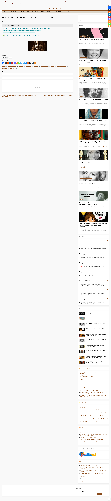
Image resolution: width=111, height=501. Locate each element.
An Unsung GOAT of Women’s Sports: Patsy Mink (92, 60)
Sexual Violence (35, 11)
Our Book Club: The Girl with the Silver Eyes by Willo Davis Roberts (93, 409)
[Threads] (30, 63)
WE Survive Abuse (55, 8)
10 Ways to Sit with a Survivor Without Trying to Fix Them (91, 439)
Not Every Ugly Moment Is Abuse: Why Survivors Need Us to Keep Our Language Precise (92, 141)
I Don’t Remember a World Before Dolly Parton (89, 465)
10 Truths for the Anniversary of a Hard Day (88, 437)
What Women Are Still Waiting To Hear (87, 388)
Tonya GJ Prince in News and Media (9, 1)
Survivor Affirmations (85, 461)
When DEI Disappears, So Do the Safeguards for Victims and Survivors (19, 32)
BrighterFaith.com (68, 1)
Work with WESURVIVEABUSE (90, 1)
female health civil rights (86, 178)
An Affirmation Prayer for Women (86, 432)
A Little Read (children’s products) (22, 3)
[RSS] (28, 63)
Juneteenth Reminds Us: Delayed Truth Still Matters (90, 390)
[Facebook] (3, 63)
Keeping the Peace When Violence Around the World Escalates (58, 95)
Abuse (82, 96)
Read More (104, 64)
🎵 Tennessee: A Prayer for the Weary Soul (88, 478)
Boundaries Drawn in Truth (13, 11)
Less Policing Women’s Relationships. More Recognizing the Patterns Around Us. (94, 312)
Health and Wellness (57, 11)
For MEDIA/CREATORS (77, 1)
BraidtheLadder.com (58, 1)
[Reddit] (8, 63)
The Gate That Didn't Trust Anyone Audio (88, 381)
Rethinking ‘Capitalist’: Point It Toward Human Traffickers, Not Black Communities (21, 30)
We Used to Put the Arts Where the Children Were (90, 410)
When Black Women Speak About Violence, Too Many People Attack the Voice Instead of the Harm (92, 79)
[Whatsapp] (19, 63)
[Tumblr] (33, 63)
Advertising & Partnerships (7, 3)
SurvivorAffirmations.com (37, 1)
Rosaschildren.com (48, 1)
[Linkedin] (10, 63)
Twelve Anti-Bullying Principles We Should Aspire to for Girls (92, 421)
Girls (82, 199)
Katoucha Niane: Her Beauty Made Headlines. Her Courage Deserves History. (92, 161)
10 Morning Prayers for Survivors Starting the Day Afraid (91, 441)
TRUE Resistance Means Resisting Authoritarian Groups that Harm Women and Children (19, 96)
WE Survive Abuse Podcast (86, 368)
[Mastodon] (15, 63)
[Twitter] (21, 63)
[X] (6, 63)
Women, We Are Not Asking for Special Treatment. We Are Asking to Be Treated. (92, 182)
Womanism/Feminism (85, 75)
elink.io (3, 53)
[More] (35, 63)
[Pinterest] (12, 63)
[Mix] (17, 63)
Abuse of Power (84, 57)
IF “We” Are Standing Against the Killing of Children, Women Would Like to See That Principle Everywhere (93, 225)
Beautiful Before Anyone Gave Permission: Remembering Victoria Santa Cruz (90, 203)
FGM (81, 117)
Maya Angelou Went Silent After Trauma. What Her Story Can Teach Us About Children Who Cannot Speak (26, 28)
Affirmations (83, 36)
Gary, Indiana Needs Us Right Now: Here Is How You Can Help (92, 473)
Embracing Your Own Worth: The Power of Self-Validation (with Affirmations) (92, 40)
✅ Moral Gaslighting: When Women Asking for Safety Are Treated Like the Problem (21, 35)
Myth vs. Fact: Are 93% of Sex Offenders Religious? (90, 430)
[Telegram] (24, 63)
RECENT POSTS (82, 308)
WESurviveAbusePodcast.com (24, 1)
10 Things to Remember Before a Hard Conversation (90, 442)
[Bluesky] (26, 63)
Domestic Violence (25, 11)
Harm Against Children (45, 11)
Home (4, 11)
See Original (8, 53)
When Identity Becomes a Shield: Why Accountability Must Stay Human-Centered (21, 33)
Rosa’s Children (83, 402)
